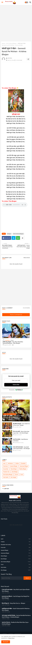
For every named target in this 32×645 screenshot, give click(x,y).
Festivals (5, 466)
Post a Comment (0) (16, 314)
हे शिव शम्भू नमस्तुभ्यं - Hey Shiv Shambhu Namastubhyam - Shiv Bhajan (13, 342)
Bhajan (9, 233)
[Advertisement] (16, 23)
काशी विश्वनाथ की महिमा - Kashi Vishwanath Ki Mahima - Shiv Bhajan (16, 609)
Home (3, 43)
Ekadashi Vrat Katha (15, 544)
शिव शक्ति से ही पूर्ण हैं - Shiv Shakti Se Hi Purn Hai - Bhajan (21, 424)
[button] (26, 2)
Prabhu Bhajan (22, 469)
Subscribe (16, 384)
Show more (27, 257)
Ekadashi (23, 463)
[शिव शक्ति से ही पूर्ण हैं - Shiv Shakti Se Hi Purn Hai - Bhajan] (7, 425)
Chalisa (17, 463)
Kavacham (5, 469)
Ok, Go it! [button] (5, 641)
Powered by (12, 389)
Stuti (21, 474)
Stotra (16, 474)
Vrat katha (5, 477)
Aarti (4, 463)
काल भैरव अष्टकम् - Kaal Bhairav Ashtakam (20, 440)
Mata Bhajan (14, 469)
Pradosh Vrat (6, 471)
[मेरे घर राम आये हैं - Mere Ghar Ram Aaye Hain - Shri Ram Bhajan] (7, 433)
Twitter (14, 238)
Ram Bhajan (15, 471)
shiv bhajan (13, 477)
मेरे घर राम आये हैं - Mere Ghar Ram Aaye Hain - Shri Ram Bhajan (21, 432)
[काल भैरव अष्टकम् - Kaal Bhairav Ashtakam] (7, 441)
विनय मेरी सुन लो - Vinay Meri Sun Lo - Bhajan (13, 603)
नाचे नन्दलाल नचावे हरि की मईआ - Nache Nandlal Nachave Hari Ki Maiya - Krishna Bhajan (16, 616)
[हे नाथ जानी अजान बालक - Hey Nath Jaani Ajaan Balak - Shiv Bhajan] (7, 449)
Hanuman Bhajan (24, 466)
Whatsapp (18, 238)
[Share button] (22, 238)
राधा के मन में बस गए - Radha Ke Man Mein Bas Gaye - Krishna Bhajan (15, 623)
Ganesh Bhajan (13, 466)
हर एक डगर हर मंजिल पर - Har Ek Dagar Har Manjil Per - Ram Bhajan (16, 597)
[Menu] (2, 2)
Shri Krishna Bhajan (11, 43)
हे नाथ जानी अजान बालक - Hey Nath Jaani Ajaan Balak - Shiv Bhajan (21, 447)
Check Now (11, 638)
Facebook (7, 238)
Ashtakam (10, 463)
